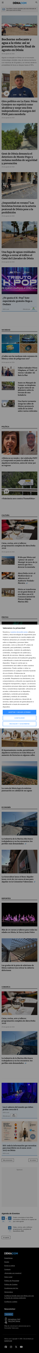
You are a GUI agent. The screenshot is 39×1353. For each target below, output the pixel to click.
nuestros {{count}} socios (19, 632)
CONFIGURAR (19, 718)
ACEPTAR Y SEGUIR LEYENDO (19, 712)
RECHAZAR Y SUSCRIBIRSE (19, 724)
